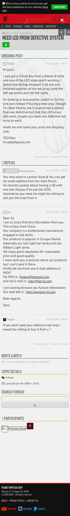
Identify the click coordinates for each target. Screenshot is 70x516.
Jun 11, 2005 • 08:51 (56, 170)
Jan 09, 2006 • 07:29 (56, 212)
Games (27, 26)
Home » (8, 33)
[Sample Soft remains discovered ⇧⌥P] (61, 32)
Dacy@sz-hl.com (40, 281)
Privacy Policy (17, 500)
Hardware (51, 26)
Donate (41, 509)
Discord (27, 509)
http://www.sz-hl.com (41, 292)
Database (17, 26)
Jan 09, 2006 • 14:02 (56, 319)
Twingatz (11, 319)
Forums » (16, 33)
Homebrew (38, 26)
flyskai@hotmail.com (34, 277)
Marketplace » (27, 33)
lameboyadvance (27, 171)
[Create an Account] (5, 44)
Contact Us (32, 500)
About (4, 500)
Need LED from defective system (33, 37)
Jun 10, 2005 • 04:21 (56, 63)
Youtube (12, 509)
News (8, 26)
